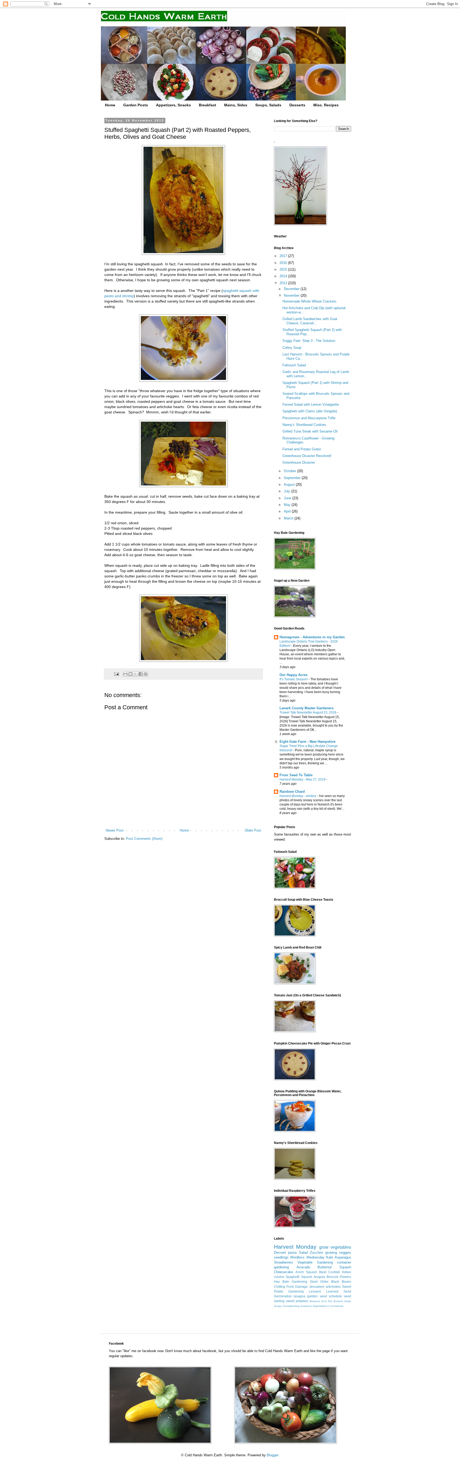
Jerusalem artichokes (324, 1286)
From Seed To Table (296, 775)
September (293, 478)
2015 (284, 269)
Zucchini (316, 1253)
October (290, 471)
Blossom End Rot (321, 1301)
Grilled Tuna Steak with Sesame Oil (310, 431)
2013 (284, 283)
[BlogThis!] (130, 674)
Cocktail (334, 1272)
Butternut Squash (334, 1267)
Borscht (338, 1301)
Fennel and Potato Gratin (301, 449)
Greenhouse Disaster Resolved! (306, 456)
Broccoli (332, 1276)
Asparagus (343, 1257)
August (290, 484)
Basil (322, 1272)
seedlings (281, 1257)
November (292, 295)
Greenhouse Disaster (298, 462)
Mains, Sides (235, 105)
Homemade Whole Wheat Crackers (309, 301)
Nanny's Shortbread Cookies (304, 425)
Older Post (253, 830)
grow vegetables (335, 1247)
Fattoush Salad (294, 365)
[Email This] (125, 674)
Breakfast (207, 105)
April (288, 511)
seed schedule (331, 1296)
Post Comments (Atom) (144, 839)
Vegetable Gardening (314, 1262)
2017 (284, 256)
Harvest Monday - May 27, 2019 (303, 779)
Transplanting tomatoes (297, 1306)
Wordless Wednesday (307, 1257)
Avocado (303, 1267)
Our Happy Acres (293, 675)
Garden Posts (135, 105)
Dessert (280, 1253)
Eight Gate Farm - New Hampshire (307, 742)
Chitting (279, 1286)
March (289, 518)
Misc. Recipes (326, 105)
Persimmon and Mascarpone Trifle (308, 418)
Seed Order (319, 1281)
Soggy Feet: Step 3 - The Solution (308, 341)
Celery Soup (291, 348)
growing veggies (338, 1253)
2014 (284, 276)
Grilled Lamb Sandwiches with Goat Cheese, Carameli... (309, 321)
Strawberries (283, 1262)
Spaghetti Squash (299, 1276)
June (288, 498)
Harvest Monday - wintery (298, 796)
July (287, 491)
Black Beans (341, 1281)
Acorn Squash (306, 1272)
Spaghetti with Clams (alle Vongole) (309, 411)
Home (110, 105)
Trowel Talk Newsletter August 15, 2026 (308, 712)
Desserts (297, 105)
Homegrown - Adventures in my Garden (312, 637)
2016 (284, 263)
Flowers (345, 1276)
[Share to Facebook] (140, 674)
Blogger (272, 1455)
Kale (329, 1257)
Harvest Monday (295, 1247)
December (292, 289)
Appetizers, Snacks (173, 105)
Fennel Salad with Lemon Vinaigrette (310, 404)
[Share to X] (135, 674)
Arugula (319, 1276)
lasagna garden (306, 1296)
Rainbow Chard (292, 792)
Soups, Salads (268, 105)
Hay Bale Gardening (290, 1281)
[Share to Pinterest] (145, 674)
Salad (303, 1253)
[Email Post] (116, 673)
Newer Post (115, 830)
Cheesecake (283, 1272)
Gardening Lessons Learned (313, 1291)
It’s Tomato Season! (294, 679)
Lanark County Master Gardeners (307, 708)
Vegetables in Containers (328, 1306)
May (287, 505)
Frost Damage (296, 1286)
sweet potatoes (297, 1301)
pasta (292, 1253)
